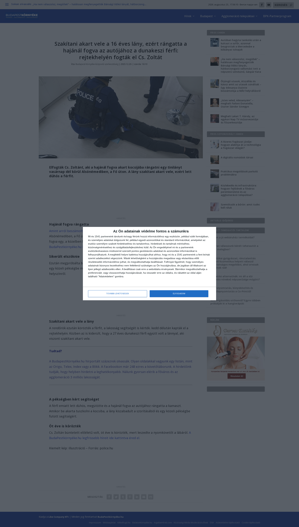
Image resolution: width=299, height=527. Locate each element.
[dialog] (149, 263)
